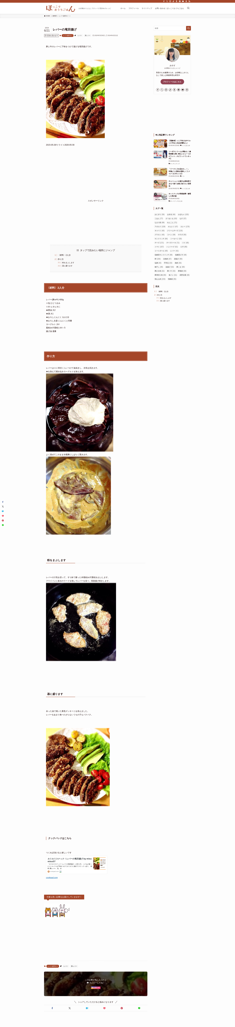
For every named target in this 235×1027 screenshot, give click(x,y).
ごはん (159, 218)
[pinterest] (179, 1)
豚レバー (87, 35)
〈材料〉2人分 (64, 255)
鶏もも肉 (160, 279)
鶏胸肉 (172, 279)
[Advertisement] (95, 220)
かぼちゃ (183, 214)
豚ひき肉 (159, 271)
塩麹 (158, 263)
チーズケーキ (172, 243)
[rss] (189, 1)
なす (183, 218)
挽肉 (178, 263)
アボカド (160, 226)
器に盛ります (67, 266)
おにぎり (159, 214)
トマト (159, 247)
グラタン (159, 235)
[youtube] (183, 1)
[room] (176, 1)
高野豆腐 (184, 275)
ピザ (184, 247)
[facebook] (163, 1)
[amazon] (186, 1)
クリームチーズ (174, 231)
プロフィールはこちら (172, 82)
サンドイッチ (161, 239)
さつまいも (171, 218)
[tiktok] (173, 1)
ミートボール (161, 251)
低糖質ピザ (180, 255)
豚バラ (171, 271)
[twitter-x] (167, 1)
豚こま (180, 267)
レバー (80, 35)
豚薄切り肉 (160, 275)
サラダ (182, 235)
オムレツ (173, 226)
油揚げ (170, 267)
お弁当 (171, 214)
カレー (185, 226)
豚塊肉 (182, 271)
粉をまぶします (68, 263)
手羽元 (168, 263)
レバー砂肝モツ (67, 35)
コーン (171, 235)
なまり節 (159, 222)
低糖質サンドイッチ (163, 255)
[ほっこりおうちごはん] (60, 8)
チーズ (159, 243)
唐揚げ (178, 259)
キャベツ (159, 231)
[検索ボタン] (188, 8)
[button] (52, 1008)
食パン (173, 275)
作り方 (61, 259)
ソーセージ (176, 239)
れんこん (172, 222)
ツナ (185, 243)
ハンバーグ (172, 247)
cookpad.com (52, 878)
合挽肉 (167, 259)
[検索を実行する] (188, 28)
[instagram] (170, 1)
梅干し (159, 267)
